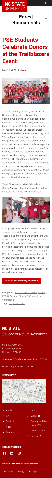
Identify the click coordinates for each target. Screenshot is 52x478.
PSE (10, 303)
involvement (35, 191)
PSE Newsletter (34, 296)
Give (8, 415)
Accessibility (8, 472)
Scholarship (8, 299)
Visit (8, 426)
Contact (10, 421)
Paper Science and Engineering (30, 292)
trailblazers (19, 303)
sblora (23, 70)
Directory (10, 432)
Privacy (21, 472)
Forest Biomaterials (26, 19)
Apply (9, 410)
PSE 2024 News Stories (14, 296)
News (33, 410)
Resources (33, 472)
